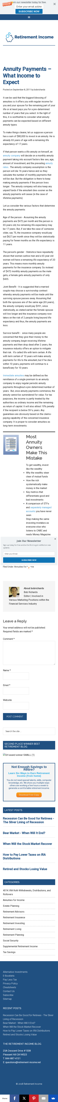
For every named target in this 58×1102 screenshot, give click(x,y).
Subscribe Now (29, 560)
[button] (29, 541)
